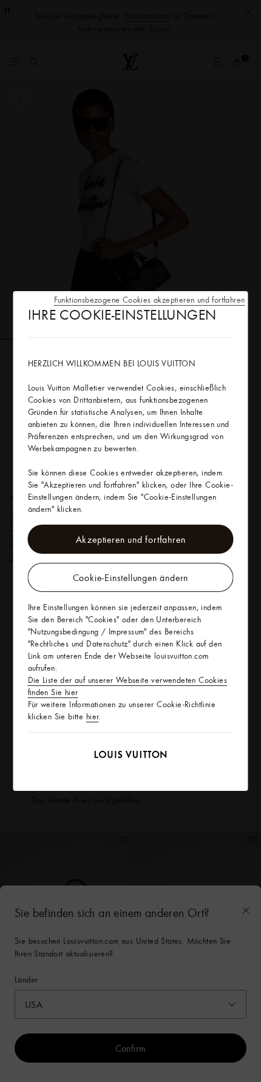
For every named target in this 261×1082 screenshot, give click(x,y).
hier (92, 716)
